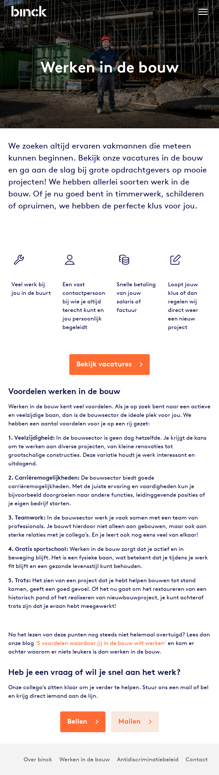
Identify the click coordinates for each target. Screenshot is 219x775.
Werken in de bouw (84, 759)
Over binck (38, 759)
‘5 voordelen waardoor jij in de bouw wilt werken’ (100, 643)
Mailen (129, 721)
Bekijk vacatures (104, 364)
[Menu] (203, 13)
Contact (197, 759)
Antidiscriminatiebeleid (148, 759)
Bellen (77, 721)
